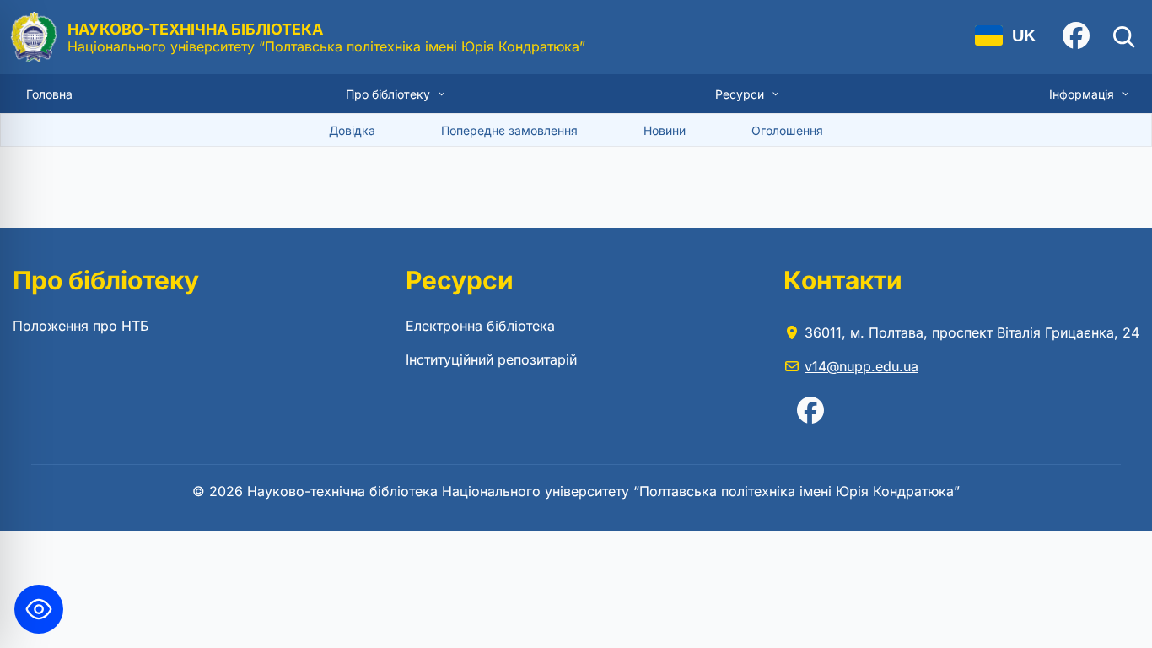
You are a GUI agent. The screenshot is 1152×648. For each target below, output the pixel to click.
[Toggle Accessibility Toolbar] (39, 609)
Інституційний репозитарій (491, 359)
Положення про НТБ (80, 325)
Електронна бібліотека (480, 325)
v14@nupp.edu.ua (861, 366)
